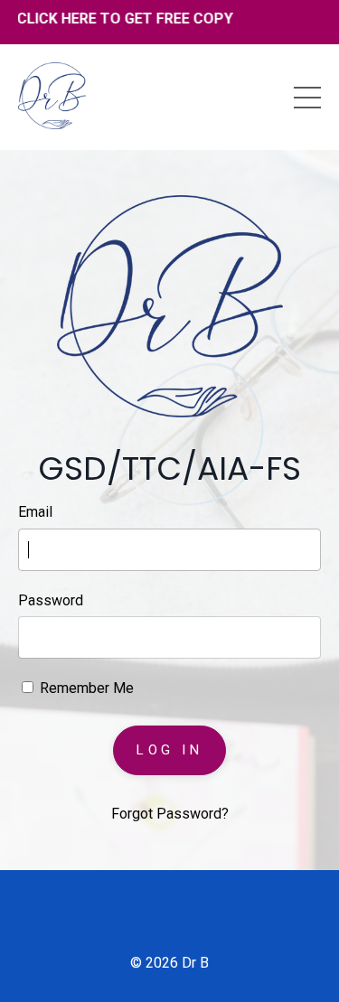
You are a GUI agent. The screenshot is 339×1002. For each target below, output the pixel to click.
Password (50, 600)
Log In (169, 750)
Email (35, 511)
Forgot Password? (170, 813)
